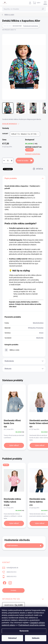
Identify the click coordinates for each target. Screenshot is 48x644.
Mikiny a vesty (14, 350)
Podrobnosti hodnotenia (30, 26)
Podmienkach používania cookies (31, 625)
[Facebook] (4, 582)
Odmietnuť (12, 638)
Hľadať (43, 9)
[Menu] (45, 3)
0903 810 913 (11, 572)
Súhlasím (35, 638)
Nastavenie (24, 631)
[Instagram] (10, 582)
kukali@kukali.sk (12, 568)
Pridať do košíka (22, 160)
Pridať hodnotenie (12, 545)
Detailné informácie (9, 124)
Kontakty (13, 590)
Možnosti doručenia (32, 154)
